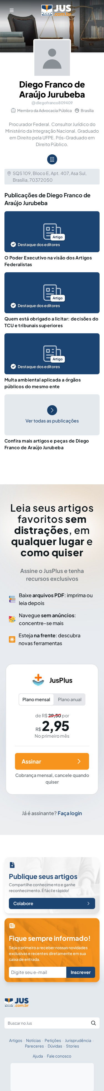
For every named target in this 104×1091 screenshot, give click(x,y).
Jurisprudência (78, 1040)
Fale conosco (59, 1056)
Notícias (33, 1040)
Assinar (31, 761)
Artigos (15, 1040)
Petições (53, 1040)
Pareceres (34, 1046)
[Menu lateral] (11, 10)
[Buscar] (93, 1023)
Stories (72, 1046)
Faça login (70, 813)
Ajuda (38, 1056)
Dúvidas (55, 1046)
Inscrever (81, 972)
